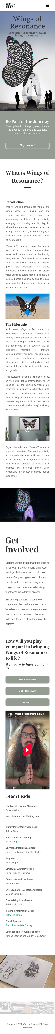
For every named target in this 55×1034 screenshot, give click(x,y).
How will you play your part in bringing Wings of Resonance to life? (27, 649)
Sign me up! (27, 145)
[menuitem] (28, 679)
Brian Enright (12, 841)
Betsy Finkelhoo (14, 915)
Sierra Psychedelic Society (19, 925)
